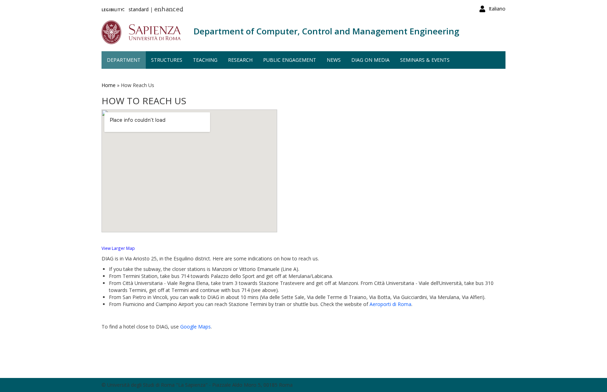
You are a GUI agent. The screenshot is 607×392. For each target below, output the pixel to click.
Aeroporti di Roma (390, 304)
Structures (166, 60)
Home (109, 85)
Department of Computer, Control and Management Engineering (326, 31)
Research (240, 60)
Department (124, 60)
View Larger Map (118, 248)
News (334, 60)
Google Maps (195, 326)
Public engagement (289, 60)
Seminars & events (425, 60)
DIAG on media (370, 60)
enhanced (168, 10)
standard (139, 9)
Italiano (497, 8)
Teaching (205, 60)
